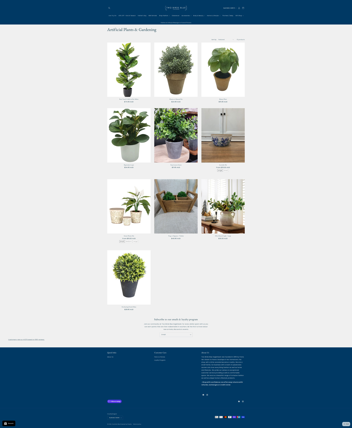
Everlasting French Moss (129, 307)
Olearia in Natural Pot (176, 99)
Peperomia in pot (129, 165)
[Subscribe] (190, 335)
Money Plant (223, 99)
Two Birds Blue (116, 424)
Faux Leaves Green (176, 165)
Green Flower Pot (129, 236)
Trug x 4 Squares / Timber (176, 236)
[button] (109, 8)
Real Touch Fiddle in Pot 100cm (129, 99)
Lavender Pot (223, 165)
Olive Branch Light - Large (223, 236)
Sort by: (214, 39)
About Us (110, 357)
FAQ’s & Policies (159, 357)
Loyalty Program (159, 360)
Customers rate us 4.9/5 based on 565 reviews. (26, 340)
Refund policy (137, 424)
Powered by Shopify (126, 424)
